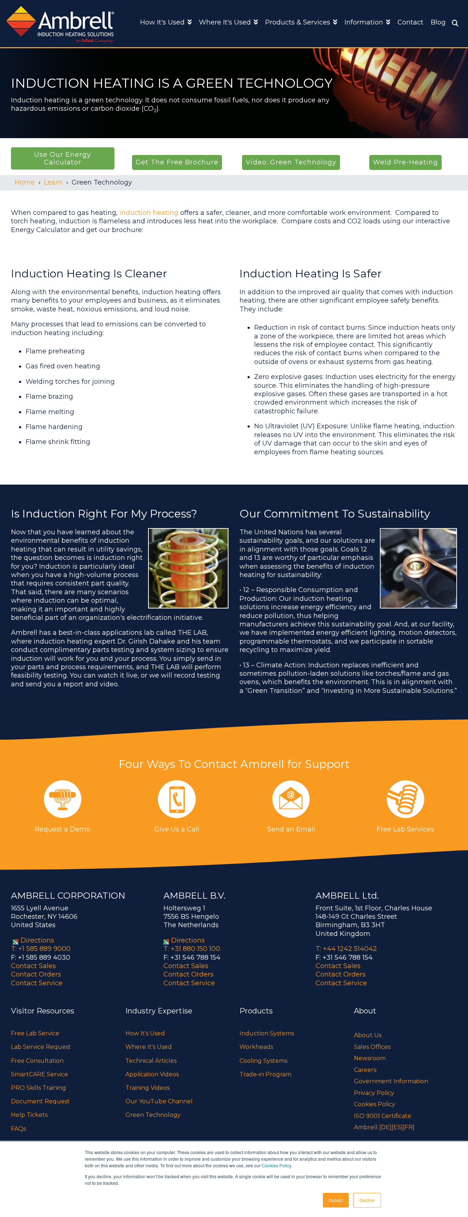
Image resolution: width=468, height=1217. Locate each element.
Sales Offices (372, 1046)
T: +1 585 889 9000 (41, 949)
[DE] (385, 1127)
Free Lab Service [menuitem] (35, 1033)
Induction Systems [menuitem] (266, 1033)
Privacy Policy (374, 1092)
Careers (365, 1069)
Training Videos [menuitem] (147, 1087)
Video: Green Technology (291, 162)
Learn (53, 182)
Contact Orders (36, 974)
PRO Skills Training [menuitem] (38, 1087)
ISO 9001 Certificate (382, 1115)
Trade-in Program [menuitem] (265, 1074)
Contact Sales (33, 966)
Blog (438, 22)
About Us (367, 1035)
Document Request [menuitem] (40, 1101)
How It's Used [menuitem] (145, 1033)
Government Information (391, 1081)
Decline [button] (367, 1200)
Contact (410, 22)
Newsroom (370, 1058)
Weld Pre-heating (405, 162)
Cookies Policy (276, 1165)
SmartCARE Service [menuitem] (39, 1074)
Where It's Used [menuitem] (148, 1046)
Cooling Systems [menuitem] (263, 1060)
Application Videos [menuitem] (152, 1074)
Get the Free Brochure (177, 162)
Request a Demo (62, 829)
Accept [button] (336, 1200)
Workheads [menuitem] (256, 1046)
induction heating (149, 213)
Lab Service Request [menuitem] (41, 1046)
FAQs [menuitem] (18, 1128)
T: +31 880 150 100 (191, 949)
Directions (37, 940)
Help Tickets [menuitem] (29, 1114)
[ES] (397, 1127)
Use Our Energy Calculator (62, 158)
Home (25, 182)
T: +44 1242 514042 (346, 949)
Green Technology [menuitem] (153, 1114)
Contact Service (37, 983)
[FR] (409, 1127)
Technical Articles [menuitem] (151, 1060)
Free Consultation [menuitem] (37, 1060)
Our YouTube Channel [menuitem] (159, 1101)
